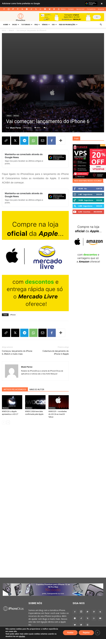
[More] (61, 140)
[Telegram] (27, 9)
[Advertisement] (53, 53)
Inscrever (98, 212)
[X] (36, 9)
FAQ (36, 24)
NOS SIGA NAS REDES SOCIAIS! (88, 181)
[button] (100, 24)
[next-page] (8, 422)
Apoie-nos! (80, 9)
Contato (71, 9)
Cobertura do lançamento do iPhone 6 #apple (56, 352)
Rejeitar (86, 632)
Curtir (99, 189)
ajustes (22, 636)
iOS (53, 24)
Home (5, 24)
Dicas (14, 24)
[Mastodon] (54, 9)
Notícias (16, 116)
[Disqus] (35, 468)
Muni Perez (15, 127)
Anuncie (101, 9)
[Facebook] (4, 9)
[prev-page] (3, 422)
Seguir (99, 194)
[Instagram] (8, 9)
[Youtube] (45, 9)
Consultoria (91, 9)
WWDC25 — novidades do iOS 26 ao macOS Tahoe (57, 414)
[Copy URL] (6, 140)
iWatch (11, 30)
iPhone (13, 315)
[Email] (42, 140)
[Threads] (59, 9)
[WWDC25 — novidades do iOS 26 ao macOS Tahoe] (58, 402)
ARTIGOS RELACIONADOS (15, 389)
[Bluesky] (49, 9)
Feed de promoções (67, 24)
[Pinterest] (18, 9)
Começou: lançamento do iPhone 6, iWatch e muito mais (17, 352)
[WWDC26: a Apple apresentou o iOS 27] (12, 402)
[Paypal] (13, 9)
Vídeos (45, 24)
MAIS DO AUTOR (37, 389)
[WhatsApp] (40, 9)
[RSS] (22, 9)
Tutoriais (25, 24)
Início (4, 30)
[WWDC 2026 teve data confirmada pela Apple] (35, 402)
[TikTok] (31, 9)
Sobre (63, 9)
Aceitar (70, 632)
